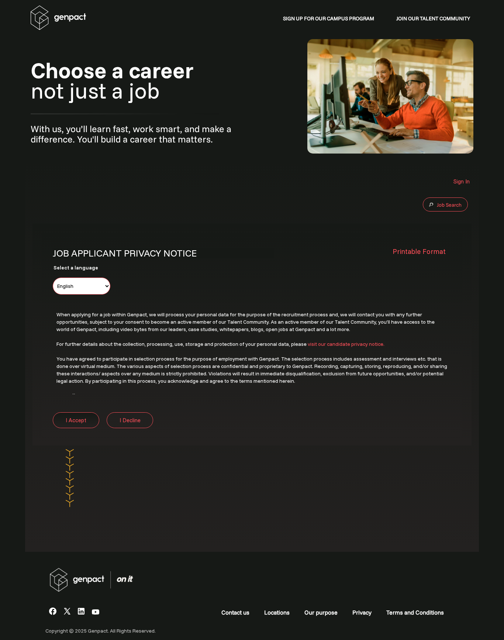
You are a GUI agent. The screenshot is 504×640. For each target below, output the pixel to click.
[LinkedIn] (81, 612)
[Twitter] (67, 612)
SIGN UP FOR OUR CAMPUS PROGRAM (328, 18)
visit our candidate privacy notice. (346, 344)
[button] (422, 251)
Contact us (235, 612)
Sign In (461, 181)
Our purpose (321, 612)
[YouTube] (95, 612)
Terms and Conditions (415, 612)
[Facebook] (52, 612)
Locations (277, 612)
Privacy (362, 612)
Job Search (449, 205)
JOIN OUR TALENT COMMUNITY (433, 18)
